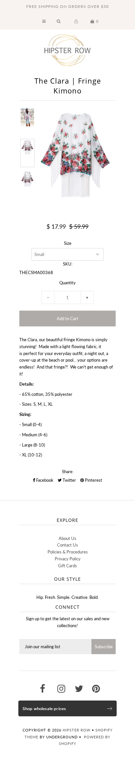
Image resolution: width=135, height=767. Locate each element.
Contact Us (67, 545)
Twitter (69, 480)
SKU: (67, 264)
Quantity (67, 282)
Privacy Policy (68, 558)
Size (67, 243)
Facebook (44, 480)
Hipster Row (76, 730)
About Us (67, 538)
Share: (67, 471)
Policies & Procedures (68, 551)
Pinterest (93, 480)
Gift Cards (67, 565)
